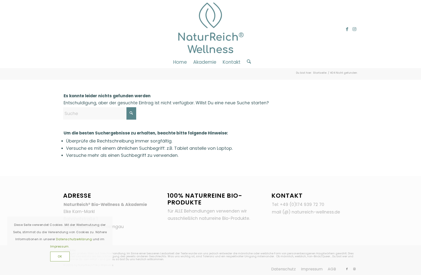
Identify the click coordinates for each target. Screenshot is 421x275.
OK (60, 256)
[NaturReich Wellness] (210, 29)
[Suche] (247, 62)
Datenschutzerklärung (74, 239)
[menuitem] (180, 62)
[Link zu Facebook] (347, 29)
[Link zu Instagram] (354, 29)
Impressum (59, 246)
